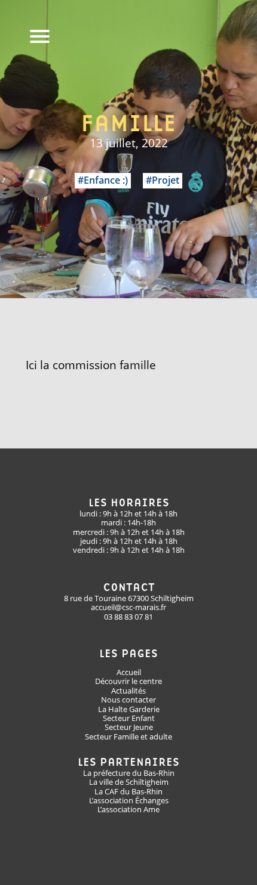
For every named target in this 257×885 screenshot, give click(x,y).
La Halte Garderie (129, 709)
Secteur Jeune (129, 727)
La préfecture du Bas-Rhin (129, 773)
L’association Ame (128, 809)
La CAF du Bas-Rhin (128, 791)
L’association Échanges (129, 800)
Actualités (128, 690)
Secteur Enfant (129, 718)
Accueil (129, 672)
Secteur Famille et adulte (128, 736)
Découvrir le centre (128, 681)
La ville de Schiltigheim (129, 781)
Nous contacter (128, 699)
